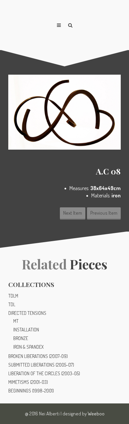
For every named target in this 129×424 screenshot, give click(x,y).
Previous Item (103, 213)
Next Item (72, 213)
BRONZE (20, 338)
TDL (11, 304)
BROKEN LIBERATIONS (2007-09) (38, 356)
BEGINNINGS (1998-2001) (31, 390)
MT (16, 321)
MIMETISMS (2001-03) (28, 382)
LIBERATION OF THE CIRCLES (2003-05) (44, 373)
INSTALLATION (26, 329)
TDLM (13, 296)
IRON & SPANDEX (28, 347)
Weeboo (96, 413)
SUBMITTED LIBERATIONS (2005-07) (41, 365)
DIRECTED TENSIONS (27, 313)
